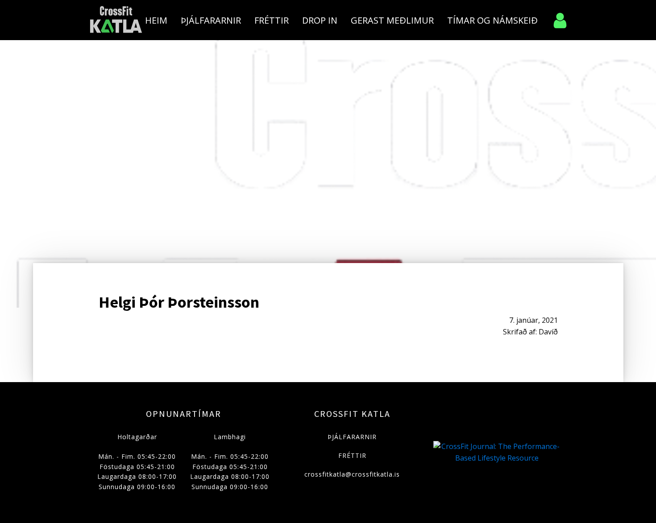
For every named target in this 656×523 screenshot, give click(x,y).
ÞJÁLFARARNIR (352, 436)
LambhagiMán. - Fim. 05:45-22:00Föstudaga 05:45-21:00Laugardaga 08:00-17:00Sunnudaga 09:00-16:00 (230, 461)
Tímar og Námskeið (492, 20)
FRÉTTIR (352, 455)
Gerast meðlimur (392, 20)
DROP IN (319, 20)
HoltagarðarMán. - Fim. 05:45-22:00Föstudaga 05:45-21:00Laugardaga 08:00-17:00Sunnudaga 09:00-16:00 (137, 461)
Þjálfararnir (211, 20)
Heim (156, 20)
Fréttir (271, 20)
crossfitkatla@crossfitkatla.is (352, 474)
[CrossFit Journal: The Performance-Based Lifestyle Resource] (496, 458)
